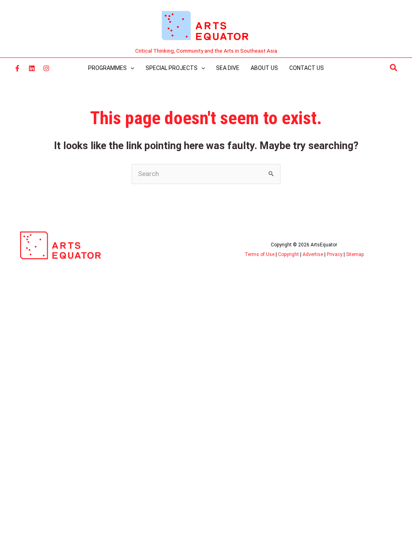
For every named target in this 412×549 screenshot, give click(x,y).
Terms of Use (259, 254)
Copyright (288, 254)
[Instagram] (46, 68)
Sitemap (355, 254)
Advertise (313, 254)
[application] (130, 68)
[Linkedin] (32, 68)
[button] (394, 68)
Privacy (334, 254)
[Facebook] (17, 68)
